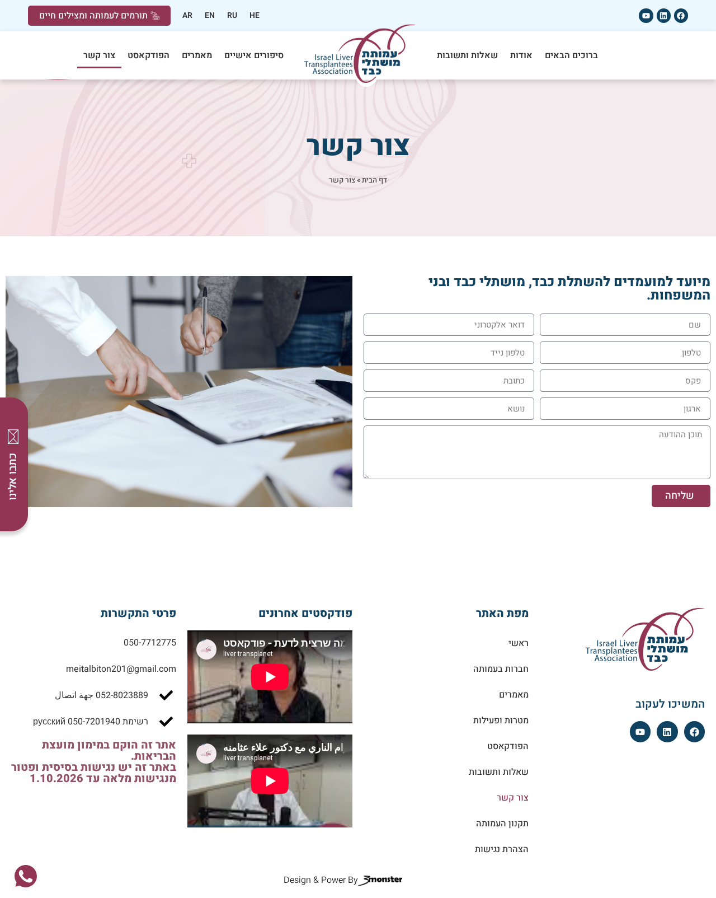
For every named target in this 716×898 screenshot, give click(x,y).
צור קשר (99, 55)
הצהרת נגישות (502, 849)
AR (187, 15)
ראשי (518, 643)
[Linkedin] (664, 15)
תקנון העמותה (502, 823)
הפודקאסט (148, 55)
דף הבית (374, 180)
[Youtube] (646, 15)
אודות (521, 55)
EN (210, 15)
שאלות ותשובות (467, 55)
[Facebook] (681, 15)
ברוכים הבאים (571, 55)
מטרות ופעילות (501, 720)
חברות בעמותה (501, 669)
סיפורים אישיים (254, 55)
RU (232, 15)
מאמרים (197, 55)
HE (254, 15)
